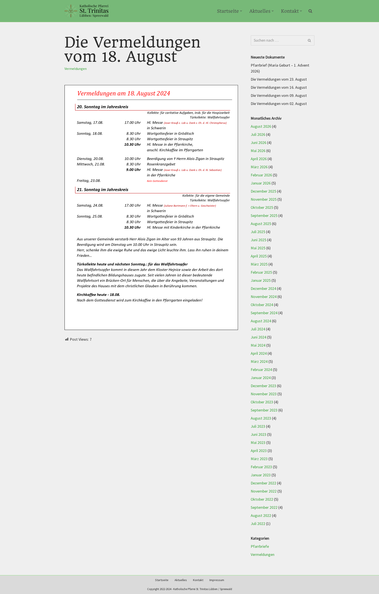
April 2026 (259, 159)
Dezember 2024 (263, 288)
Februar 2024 (261, 369)
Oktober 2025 (262, 207)
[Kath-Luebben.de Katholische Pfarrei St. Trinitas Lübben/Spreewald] (86, 11)
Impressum (216, 580)
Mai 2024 (258, 345)
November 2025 (264, 199)
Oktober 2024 (262, 305)
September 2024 (264, 313)
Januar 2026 (261, 183)
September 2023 (264, 410)
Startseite (161, 580)
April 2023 (259, 451)
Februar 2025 (261, 272)
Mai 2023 (258, 442)
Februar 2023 (261, 467)
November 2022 (264, 491)
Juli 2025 (258, 232)
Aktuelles (181, 580)
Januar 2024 (261, 378)
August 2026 (261, 126)
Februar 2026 (261, 175)
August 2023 (261, 418)
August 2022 (261, 515)
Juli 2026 (258, 134)
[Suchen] (310, 11)
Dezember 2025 (263, 191)
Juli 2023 (258, 426)
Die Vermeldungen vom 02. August (279, 103)
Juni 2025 (258, 240)
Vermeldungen (75, 69)
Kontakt (198, 580)
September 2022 (264, 507)
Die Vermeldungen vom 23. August (279, 79)
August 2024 (261, 321)
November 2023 (264, 394)
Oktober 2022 (262, 499)
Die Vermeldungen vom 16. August (279, 87)
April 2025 (259, 256)
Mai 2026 (258, 151)
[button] (241, 11)
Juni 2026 (258, 142)
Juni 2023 (258, 434)
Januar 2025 (261, 280)
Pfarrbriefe (260, 546)
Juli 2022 (258, 523)
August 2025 (261, 224)
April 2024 (259, 353)
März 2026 (259, 167)
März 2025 (259, 264)
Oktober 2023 (262, 402)
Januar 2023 (261, 475)
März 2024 (259, 361)
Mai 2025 (258, 248)
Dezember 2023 (263, 386)
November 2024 (264, 296)
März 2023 (259, 459)
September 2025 (264, 215)
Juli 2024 (258, 329)
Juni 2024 (258, 337)
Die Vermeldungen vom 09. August (279, 95)
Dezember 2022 (263, 483)
